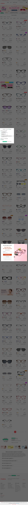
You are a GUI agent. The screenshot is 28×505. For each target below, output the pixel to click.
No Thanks (7, 256)
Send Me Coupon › (7, 254)
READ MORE (17, 503)
